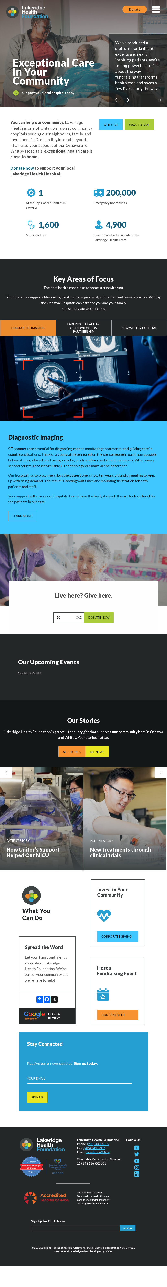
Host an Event (113, 1015)
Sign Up (37, 1097)
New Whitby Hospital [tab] (139, 328)
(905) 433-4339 (98, 1144)
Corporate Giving (116, 936)
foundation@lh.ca (98, 1152)
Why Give (110, 125)
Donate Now (98, 617)
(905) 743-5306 (94, 1148)
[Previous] (118, 100)
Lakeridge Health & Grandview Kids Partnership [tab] (83, 327)
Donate (134, 9)
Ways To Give (139, 125)
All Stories (72, 752)
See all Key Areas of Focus (83, 309)
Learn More (22, 516)
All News (97, 752)
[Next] (126, 100)
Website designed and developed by (88, 1251)
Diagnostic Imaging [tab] (28, 328)
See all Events (29, 673)
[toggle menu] (156, 10)
